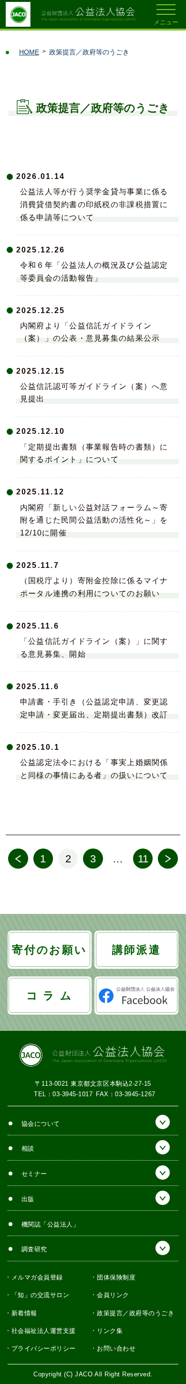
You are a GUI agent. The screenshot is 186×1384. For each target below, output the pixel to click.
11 (143, 859)
